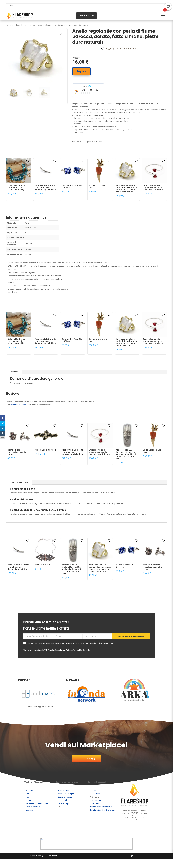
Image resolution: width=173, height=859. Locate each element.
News (28, 797)
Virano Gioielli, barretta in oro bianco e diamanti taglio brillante (46, 187)
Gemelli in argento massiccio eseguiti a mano (16, 452)
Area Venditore (86, 15)
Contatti (93, 790)
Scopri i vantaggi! (86, 758)
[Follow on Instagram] (132, 856)
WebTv (28, 793)
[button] (61, 34)
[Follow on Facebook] (127, 856)
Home (8, 25)
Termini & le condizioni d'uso (104, 643)
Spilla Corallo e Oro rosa (98, 186)
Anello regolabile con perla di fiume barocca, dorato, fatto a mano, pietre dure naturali (127, 188)
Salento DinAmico (33, 806)
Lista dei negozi (64, 803)
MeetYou (29, 810)
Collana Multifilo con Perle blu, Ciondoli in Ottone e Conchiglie (17, 187)
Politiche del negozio (19, 482)
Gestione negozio (65, 797)
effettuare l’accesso (18, 405)
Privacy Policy (65, 650)
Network (29, 790)
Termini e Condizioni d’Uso (101, 806)
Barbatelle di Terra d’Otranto (37, 803)
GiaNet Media (95, 793)
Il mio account (63, 790)
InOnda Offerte (90, 90)
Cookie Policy (95, 803)
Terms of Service (79, 650)
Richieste (14, 371)
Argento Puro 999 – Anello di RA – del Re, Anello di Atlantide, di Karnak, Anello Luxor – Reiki (126, 454)
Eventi (28, 800)
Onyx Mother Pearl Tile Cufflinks (72, 186)
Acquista (81, 71)
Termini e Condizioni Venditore (102, 810)
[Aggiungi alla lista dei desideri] (28, 161)
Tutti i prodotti (64, 800)
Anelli (20, 25)
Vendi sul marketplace (67, 793)
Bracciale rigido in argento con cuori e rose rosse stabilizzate (153, 187)
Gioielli (14, 25)
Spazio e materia (42, 565)
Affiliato (95, 141)
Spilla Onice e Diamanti (45, 450)
